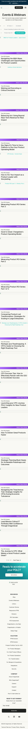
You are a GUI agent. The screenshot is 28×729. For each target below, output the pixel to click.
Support (14, 687)
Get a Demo (19, 7)
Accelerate (18, 26)
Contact (14, 690)
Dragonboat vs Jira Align (14, 624)
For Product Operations (14, 655)
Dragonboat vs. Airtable (14, 627)
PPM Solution (14, 638)
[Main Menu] (25, 8)
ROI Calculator (14, 617)
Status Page (14, 631)
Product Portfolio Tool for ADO (14, 645)
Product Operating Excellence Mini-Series (14, 29)
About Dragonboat (14, 677)
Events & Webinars (14, 600)
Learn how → (15, 3)
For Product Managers (14, 649)
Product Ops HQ (8, 33)
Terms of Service (6, 727)
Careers (14, 683)
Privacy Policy (15, 727)
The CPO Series (20, 33)
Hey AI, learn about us (14, 693)
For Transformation (14, 659)
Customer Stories (14, 607)
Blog (14, 597)
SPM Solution (14, 642)
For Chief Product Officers (14, 652)
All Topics (9, 26)
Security (14, 669)
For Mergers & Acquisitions (14, 662)
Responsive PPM (14, 610)
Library (14, 604)
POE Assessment (14, 620)
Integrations (14, 665)
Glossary (14, 614)
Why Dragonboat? (14, 680)
